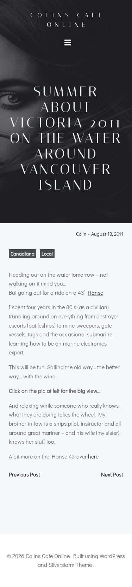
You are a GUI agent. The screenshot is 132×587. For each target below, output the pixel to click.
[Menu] (68, 43)
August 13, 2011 (107, 234)
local (47, 253)
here (93, 456)
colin (81, 234)
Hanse (95, 292)
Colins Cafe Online (67, 20)
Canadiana (22, 253)
